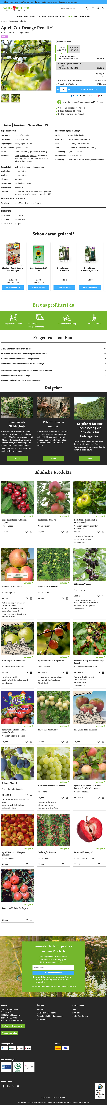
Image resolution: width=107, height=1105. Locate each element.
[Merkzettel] (93, 8)
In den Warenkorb (88, 89)
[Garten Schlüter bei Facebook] (3, 1086)
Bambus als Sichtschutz (17, 424)
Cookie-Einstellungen (80, 1016)
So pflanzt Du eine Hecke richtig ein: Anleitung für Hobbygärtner (90, 430)
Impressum (45, 1097)
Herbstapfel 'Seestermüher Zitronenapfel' (85, 521)
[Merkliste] (27, 531)
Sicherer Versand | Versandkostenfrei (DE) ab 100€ (18, 2)
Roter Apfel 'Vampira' (83, 852)
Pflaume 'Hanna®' (10, 783)
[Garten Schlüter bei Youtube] (18, 1086)
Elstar (17, 156)
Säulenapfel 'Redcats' (47, 852)
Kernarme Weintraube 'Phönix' (51, 786)
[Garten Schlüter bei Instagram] (8, 1086)
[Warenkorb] (103, 8)
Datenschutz (61, 1097)
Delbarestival (24, 156)
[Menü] (103, 1084)
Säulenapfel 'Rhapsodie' (12, 586)
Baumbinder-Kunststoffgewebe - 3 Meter (90, 269)
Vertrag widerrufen (9, 1033)
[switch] (100, 1097)
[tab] (7, 125)
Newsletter (76, 1013)
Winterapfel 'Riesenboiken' (14, 660)
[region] (26, 71)
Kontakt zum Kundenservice (69, 2)
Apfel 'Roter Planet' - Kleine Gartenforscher (14, 731)
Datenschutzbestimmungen (52, 977)
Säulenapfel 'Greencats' (48, 586)
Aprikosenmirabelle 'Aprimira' (51, 660)
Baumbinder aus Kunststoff (64, 269)
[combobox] (72, 8)
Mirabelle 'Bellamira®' (48, 730)
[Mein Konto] (98, 8)
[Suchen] (86, 8)
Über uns (40, 1009)
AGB (49, 980)
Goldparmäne (28, 158)
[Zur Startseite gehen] (15, 8)
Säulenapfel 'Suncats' (47, 520)
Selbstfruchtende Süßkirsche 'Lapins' (14, 521)
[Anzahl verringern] (58, 89)
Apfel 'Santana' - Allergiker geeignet (14, 853)
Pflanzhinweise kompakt (53, 424)
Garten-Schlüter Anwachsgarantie (47, 2)
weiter (17, 459)
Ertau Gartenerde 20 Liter (39, 269)
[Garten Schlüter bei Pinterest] (13, 1086)
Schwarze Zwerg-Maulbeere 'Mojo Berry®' (89, 661)
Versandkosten (48, 1102)
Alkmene (33, 156)
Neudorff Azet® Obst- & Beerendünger (12, 269)
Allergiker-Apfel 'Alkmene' (85, 730)
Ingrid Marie (38, 158)
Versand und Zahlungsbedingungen (50, 1016)
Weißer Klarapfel (26, 161)
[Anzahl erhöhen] (69, 89)
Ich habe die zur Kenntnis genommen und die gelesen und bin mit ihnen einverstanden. (53, 979)
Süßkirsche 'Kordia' (82, 584)
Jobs (74, 1009)
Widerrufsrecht (42, 1019)
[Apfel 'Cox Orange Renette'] (26, 65)
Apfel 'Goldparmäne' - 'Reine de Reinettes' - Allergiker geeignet (87, 787)
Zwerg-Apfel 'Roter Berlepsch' (15, 908)
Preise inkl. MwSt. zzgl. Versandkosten (69, 81)
